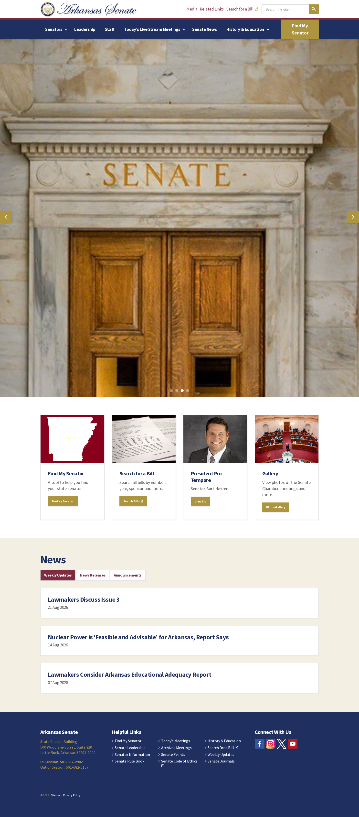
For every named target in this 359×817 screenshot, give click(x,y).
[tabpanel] (179, 283)
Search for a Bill (239, 8)
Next (353, 283)
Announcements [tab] (128, 706)
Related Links (212, 8)
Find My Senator (300, 29)
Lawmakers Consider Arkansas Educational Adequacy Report (129, 806)
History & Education (245, 29)
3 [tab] (183, 522)
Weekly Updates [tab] (58, 706)
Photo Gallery (275, 638)
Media (192, 8)
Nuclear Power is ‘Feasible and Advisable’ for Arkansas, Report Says (138, 768)
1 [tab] (172, 522)
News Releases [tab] (93, 706)
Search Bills (131, 632)
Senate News (204, 29)
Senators (53, 29)
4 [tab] (188, 522)
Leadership (84, 29)
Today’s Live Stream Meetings (152, 29)
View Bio (200, 632)
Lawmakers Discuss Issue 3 (84, 731)
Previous (6, 283)
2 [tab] (177, 522)
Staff (110, 29)
